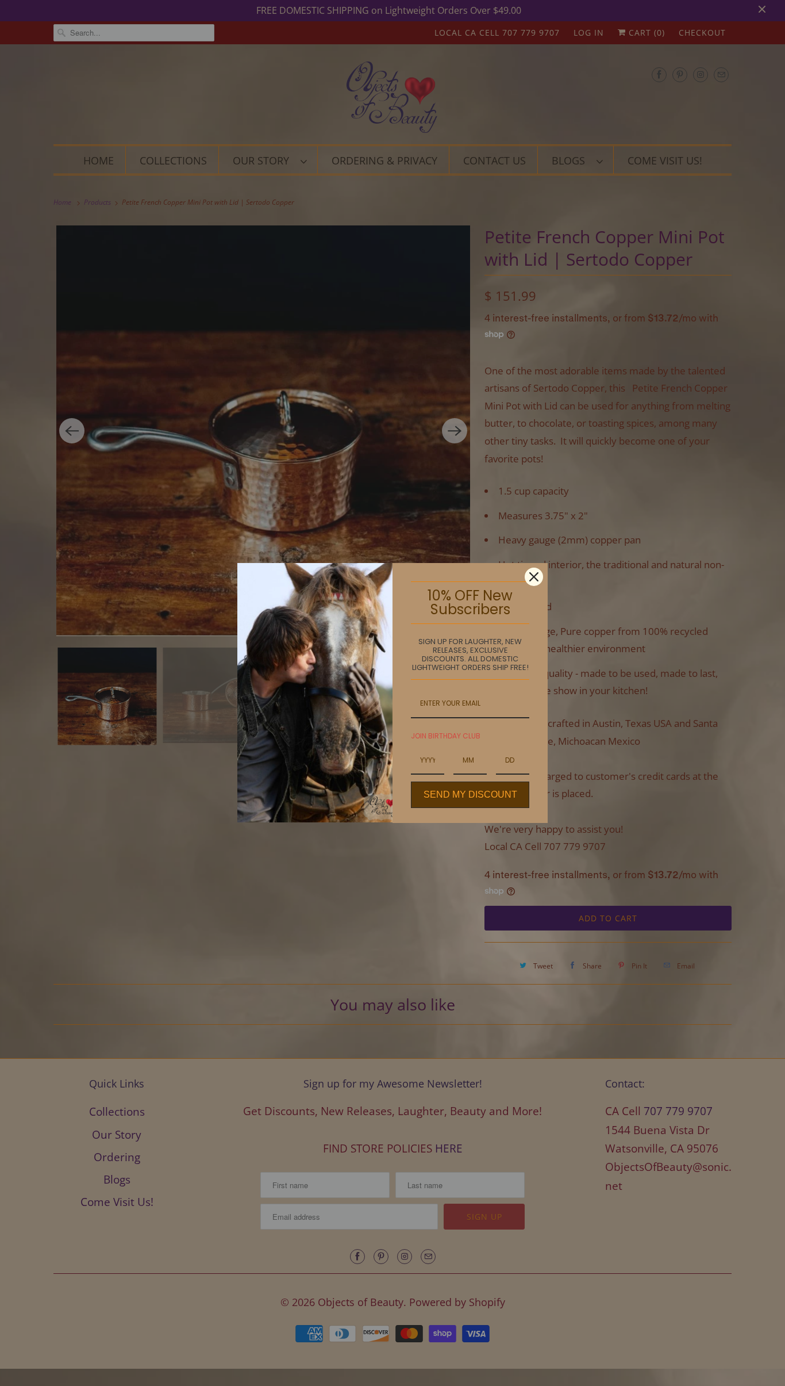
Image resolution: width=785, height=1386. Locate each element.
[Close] (534, 577)
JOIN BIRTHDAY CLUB (445, 736)
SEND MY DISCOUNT (470, 794)
